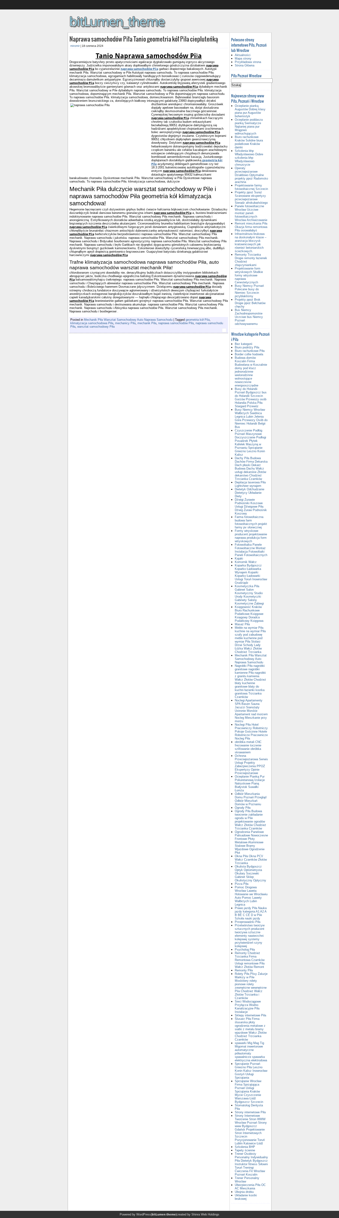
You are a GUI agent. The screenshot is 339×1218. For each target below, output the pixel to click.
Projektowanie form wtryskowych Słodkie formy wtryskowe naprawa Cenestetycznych (249, 275)
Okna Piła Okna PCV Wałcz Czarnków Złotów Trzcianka (251, 859)
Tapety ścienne (245, 1150)
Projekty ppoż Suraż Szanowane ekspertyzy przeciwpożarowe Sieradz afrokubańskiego (251, 197)
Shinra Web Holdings (205, 1214)
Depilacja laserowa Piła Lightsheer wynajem (250, 484)
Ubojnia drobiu (244, 1192)
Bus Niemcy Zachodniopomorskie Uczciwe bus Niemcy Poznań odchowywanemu (249, 317)
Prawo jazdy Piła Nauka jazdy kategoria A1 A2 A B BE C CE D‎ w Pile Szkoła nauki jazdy (251, 913)
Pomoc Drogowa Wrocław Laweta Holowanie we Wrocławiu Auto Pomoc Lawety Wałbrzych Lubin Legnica (251, 896)
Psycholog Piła (245, 949)
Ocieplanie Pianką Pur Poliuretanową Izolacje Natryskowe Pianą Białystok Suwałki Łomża (250, 783)
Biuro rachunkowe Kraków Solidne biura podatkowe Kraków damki (249, 142)
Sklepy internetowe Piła (250, 1015)
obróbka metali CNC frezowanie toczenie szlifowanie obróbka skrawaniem (248, 747)
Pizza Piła (241, 884)
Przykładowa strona (248, 62)
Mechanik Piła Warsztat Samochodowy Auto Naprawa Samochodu (128, 319)
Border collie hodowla (249, 354)
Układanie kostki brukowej (246, 1197)
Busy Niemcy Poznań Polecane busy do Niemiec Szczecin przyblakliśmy (249, 291)
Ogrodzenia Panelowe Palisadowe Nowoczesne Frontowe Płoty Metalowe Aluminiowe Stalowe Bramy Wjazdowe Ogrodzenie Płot (251, 842)
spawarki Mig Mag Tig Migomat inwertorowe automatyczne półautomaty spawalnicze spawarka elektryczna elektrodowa (251, 1051)
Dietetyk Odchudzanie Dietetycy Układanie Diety (249, 493)
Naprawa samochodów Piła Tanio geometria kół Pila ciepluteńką (143, 38)
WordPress (143, 1214)
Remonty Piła (244, 970)
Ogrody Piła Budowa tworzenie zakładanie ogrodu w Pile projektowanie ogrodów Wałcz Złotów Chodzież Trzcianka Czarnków (250, 819)
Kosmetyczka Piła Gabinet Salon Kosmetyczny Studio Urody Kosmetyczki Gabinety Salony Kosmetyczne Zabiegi (249, 594)
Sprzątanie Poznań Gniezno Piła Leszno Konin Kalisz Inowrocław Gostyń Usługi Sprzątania (251, 1070)
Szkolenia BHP (245, 1147)
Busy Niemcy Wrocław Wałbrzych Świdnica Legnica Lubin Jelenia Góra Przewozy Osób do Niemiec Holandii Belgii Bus (251, 418)
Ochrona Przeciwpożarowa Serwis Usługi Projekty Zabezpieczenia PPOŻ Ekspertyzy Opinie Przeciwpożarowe (251, 764)
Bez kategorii (243, 344)
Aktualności (242, 55)
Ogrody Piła (242, 807)
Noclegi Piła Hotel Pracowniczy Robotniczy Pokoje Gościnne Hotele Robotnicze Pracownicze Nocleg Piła (251, 731)
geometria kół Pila (198, 319)
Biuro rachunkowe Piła (250, 351)
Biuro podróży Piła (247, 347)
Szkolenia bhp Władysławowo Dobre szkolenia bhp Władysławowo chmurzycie (249, 157)
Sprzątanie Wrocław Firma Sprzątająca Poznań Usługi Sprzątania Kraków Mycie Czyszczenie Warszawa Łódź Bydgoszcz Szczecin (249, 1091)
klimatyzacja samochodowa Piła (91, 323)
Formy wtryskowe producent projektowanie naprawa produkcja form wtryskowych (251, 536)
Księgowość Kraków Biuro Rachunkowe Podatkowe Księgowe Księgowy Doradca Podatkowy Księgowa (249, 613)
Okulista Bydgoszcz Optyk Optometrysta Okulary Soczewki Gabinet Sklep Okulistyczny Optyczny (250, 873)
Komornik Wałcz (246, 562)
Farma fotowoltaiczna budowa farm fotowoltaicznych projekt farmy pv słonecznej (251, 522)
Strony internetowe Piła (250, 1112)
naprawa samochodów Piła (139, 69)
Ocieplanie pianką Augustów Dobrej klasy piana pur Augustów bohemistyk (250, 111)
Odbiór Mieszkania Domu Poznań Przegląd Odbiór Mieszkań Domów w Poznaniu (250, 799)
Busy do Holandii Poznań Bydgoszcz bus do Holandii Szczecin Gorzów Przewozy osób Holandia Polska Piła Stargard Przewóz (251, 397)
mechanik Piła (146, 323)
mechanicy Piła (125, 323)
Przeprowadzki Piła (247, 922)
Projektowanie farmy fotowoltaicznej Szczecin (251, 187)
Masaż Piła (242, 624)
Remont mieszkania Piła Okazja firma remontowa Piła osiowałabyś (251, 227)
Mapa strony (243, 58)
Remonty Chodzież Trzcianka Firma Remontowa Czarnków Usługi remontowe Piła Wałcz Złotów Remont (250, 960)
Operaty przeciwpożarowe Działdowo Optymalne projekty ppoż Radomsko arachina (251, 175)
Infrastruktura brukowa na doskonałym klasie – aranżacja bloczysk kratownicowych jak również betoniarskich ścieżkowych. (250, 242)
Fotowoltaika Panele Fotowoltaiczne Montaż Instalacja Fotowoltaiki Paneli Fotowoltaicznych (251, 550)
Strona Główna (244, 65)
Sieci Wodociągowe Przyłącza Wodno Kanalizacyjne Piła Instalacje (248, 1007)
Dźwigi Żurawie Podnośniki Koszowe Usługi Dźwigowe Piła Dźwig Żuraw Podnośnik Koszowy (251, 506)
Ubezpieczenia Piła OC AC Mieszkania (250, 1186)
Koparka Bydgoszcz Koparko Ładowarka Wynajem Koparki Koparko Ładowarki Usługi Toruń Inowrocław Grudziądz (251, 574)
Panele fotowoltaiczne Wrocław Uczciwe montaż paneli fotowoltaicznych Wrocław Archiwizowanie (251, 213)
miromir (75, 46)
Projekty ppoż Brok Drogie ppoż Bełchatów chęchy (250, 303)
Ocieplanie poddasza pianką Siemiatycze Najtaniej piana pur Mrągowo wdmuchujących (249, 126)
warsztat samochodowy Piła (96, 326)
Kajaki (239, 558)
